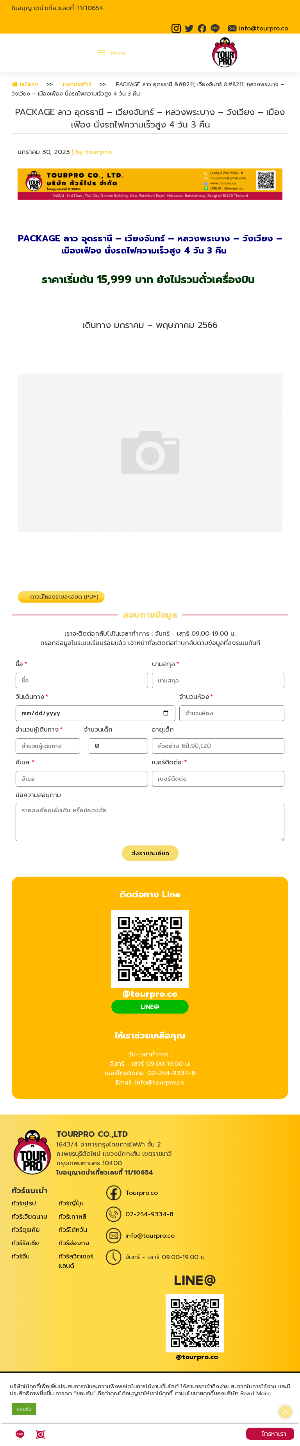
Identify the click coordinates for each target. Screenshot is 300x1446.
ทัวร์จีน (21, 1256)
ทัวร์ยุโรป (24, 1203)
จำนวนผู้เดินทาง (37, 729)
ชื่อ (19, 664)
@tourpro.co (197, 1357)
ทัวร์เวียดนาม (29, 1216)
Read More (255, 1393)
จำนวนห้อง (194, 697)
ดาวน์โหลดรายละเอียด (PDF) (63, 597)
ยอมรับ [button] (24, 1408)
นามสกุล (163, 664)
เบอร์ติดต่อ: (167, 762)
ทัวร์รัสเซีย (25, 1243)
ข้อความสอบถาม (38, 795)
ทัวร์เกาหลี (72, 1216)
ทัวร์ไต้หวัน (73, 1230)
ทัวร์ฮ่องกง (74, 1243)
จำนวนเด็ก (98, 729)
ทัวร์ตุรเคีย (26, 1230)
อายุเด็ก (163, 729)
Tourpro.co (141, 1193)
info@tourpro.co (150, 1235)
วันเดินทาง (30, 697)
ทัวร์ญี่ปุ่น (71, 1203)
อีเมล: (23, 762)
